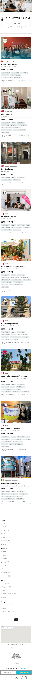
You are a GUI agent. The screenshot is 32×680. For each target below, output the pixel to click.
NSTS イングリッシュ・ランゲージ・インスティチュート (16, 268)
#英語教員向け (5, 132)
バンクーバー (12, 61)
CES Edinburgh (7, 114)
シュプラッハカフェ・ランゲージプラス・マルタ (13, 378)
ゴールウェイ (14, 480)
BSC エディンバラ (6, 171)
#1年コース (13, 125)
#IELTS (13, 123)
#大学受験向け (5, 125)
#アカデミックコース (7, 77)
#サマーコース (17, 77)
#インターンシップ (18, 282)
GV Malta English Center (10, 324)
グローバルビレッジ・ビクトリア (9, 66)
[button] (3, 48)
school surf (22, 668)
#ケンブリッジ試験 (6, 127)
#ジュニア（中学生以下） (19, 130)
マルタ (6, 213)
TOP (17, 664)
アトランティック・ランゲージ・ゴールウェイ (13, 485)
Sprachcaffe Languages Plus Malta (14, 376)
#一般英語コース (6, 72)
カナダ (6, 61)
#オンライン (5, 284)
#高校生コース (5, 277)
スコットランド (13, 111)
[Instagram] (16, 619)
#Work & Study (24, 73)
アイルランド (8, 480)
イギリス (7, 111)
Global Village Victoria (9, 64)
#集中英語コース (22, 125)
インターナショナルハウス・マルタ (10, 430)
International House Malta (10, 428)
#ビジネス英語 (15, 72)
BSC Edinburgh (7, 169)
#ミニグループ (14, 339)
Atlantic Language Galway (10, 483)
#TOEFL (28, 225)
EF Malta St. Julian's (8, 216)
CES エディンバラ (6, 116)
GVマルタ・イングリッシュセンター (10, 325)
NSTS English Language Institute (13, 266)
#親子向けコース (15, 277)
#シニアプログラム (15, 75)
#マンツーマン (5, 75)
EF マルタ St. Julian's (6, 218)
